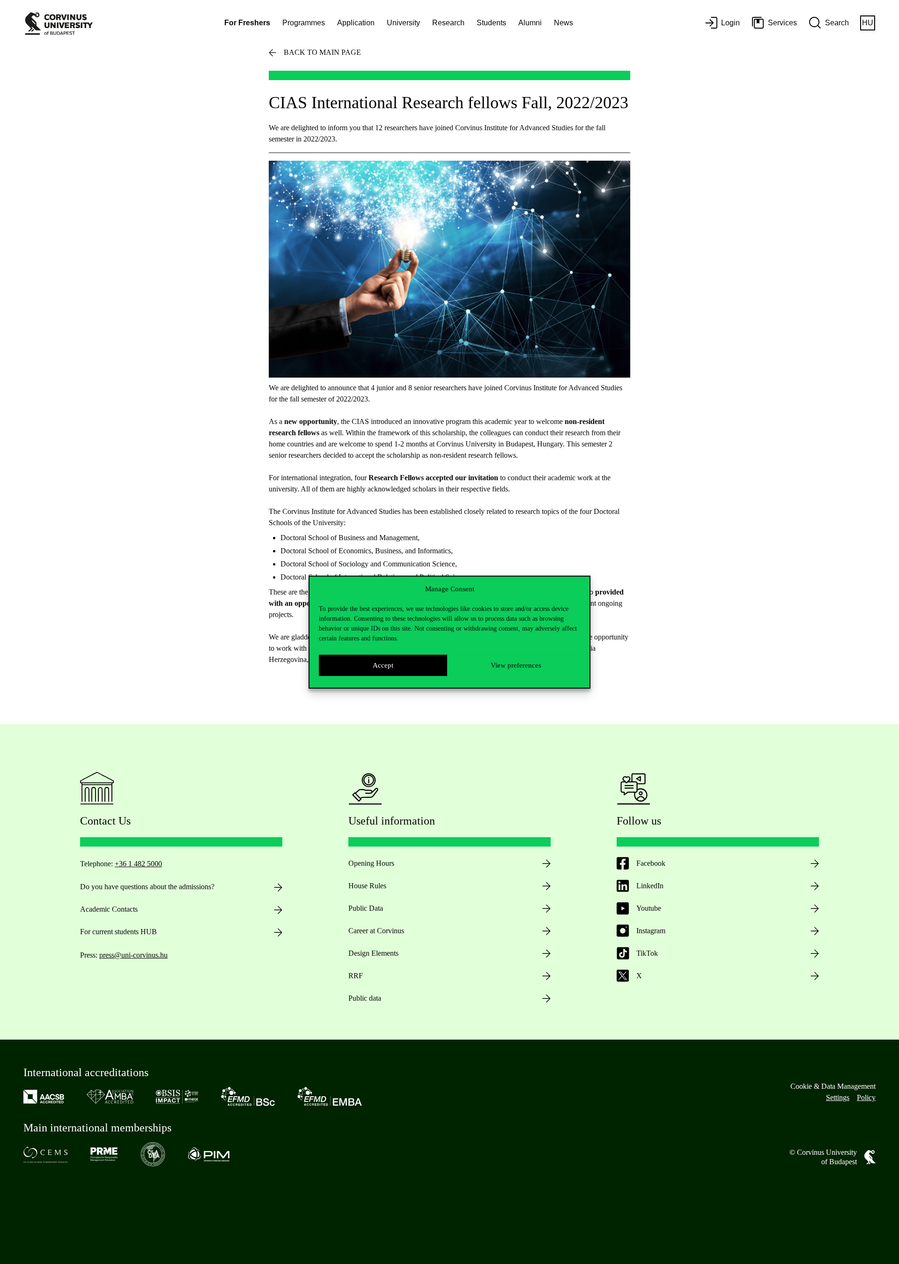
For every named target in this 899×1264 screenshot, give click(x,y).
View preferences (516, 665)
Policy (866, 1097)
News (563, 23)
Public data (364, 998)
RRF (355, 976)
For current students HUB (118, 932)
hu (867, 23)
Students (491, 23)
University (403, 23)
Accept (383, 665)
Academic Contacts (109, 909)
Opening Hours (371, 863)
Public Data (365, 908)
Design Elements (373, 953)
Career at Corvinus (376, 931)
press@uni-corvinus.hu (133, 955)
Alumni (530, 23)
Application (356, 23)
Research (448, 23)
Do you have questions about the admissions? (147, 887)
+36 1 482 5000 (138, 864)
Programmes (303, 23)
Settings (837, 1097)
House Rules (367, 886)
